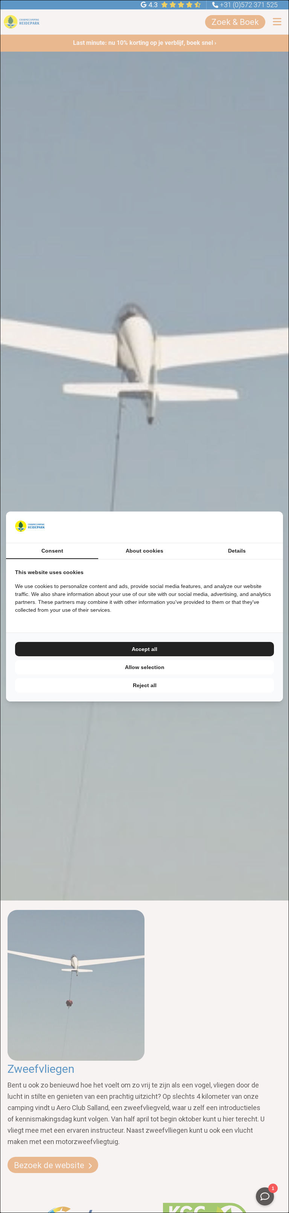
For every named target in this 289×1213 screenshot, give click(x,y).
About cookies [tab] (144, 551)
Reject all (145, 685)
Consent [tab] (52, 551)
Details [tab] (237, 551)
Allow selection (144, 667)
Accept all (144, 649)
